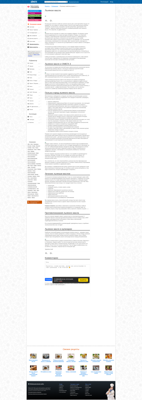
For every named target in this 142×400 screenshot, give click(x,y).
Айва (29, 144)
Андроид (30, 55)
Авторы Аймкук (34, 20)
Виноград (38, 145)
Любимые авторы (35, 15)
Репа (29, 177)
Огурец (33, 170)
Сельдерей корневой (32, 183)
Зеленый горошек (31, 153)
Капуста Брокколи (31, 156)
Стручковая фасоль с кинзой (71, 360)
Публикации (54, 6)
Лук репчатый (30, 169)
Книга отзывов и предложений (35, 6)
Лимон (29, 167)
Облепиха (30, 170)
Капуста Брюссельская (32, 158)
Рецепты (47, 6)
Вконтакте (87, 393)
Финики (29, 195)
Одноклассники (88, 395)
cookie (60, 281)
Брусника (30, 145)
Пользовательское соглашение (34, 392)
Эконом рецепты (34, 44)
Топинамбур (30, 190)
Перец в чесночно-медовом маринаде (58, 360)
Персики (36, 174)
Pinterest (87, 385)
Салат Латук (30, 179)
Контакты (61, 389)
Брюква (33, 145)
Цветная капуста (35, 195)
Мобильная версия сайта (37, 384)
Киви (29, 165)
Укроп (38, 190)
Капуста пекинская (32, 161)
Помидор (34, 176)
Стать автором (62, 392)
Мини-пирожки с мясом (33, 360)
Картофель (38, 163)
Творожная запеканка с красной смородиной (58, 373)
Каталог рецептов (74, 385)
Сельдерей (30, 181)
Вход (111, 2)
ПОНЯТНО (83, 280)
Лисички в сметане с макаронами (96, 360)
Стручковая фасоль (32, 188)
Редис (38, 176)
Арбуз (31, 144)
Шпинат (29, 197)
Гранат (36, 147)
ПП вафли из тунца (46, 371)
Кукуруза (39, 165)
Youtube (87, 390)
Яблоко (33, 197)
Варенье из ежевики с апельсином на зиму (83, 373)
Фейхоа (36, 193)
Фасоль (29, 192)
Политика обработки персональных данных (37, 394)
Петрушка (30, 176)
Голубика (29, 147)
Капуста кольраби (31, 160)
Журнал (32, 17)
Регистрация (104, 2)
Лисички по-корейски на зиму (83, 360)
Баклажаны (36, 144)
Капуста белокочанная (32, 154)
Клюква (35, 165)
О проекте (61, 385)
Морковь (39, 169)
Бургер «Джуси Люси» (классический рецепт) (33, 373)
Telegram (87, 389)
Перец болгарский (31, 172)
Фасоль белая (34, 192)
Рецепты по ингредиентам (76, 387)
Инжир (37, 153)
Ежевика (32, 151)
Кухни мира (72, 390)
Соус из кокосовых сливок (96, 372)
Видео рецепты (33, 47)
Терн (38, 188)
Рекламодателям (62, 390)
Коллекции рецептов (74, 389)
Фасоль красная (31, 193)
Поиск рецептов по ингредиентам (34, 202)
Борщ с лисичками (71, 371)
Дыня (29, 151)
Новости (61, 387)
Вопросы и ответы (74, 393)
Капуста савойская (32, 163)
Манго (35, 169)
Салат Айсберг (33, 177)
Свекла (35, 179)
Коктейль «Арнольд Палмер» (108, 360)
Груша (35, 149)
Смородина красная (32, 185)
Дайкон (38, 149)
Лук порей (33, 167)
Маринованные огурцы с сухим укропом (108, 373)
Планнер (32, 13)
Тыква (34, 190)
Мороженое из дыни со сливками (46, 360)
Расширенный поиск (74, 1)
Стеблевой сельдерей (32, 186)
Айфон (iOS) (36, 54)
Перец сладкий (31, 174)
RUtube (86, 392)
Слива (38, 183)
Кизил (31, 165)
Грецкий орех (30, 149)
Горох (33, 147)
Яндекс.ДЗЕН (88, 387)
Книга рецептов (34, 11)
